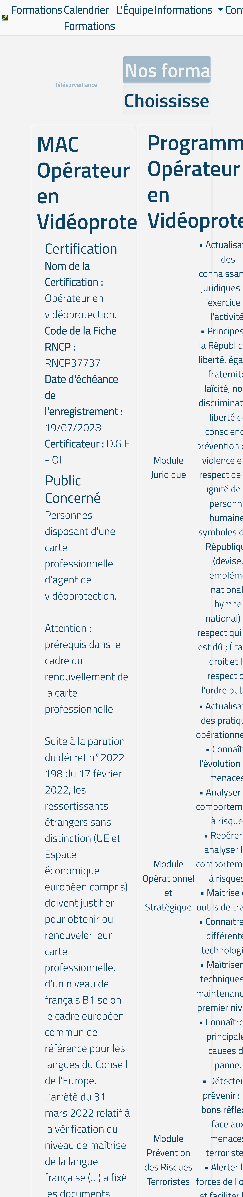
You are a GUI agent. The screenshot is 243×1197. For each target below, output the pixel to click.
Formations (36, 9)
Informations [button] (185, 9)
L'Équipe (135, 9)
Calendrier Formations (89, 17)
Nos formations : (168, 70)
